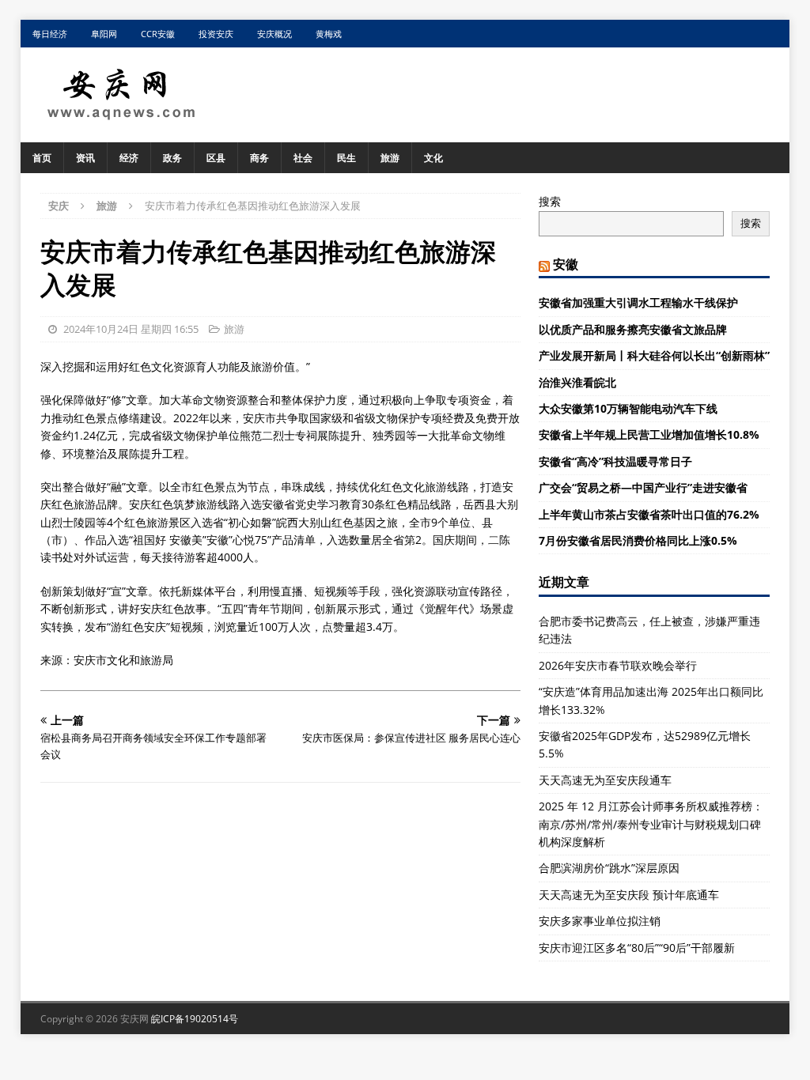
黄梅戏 (329, 34)
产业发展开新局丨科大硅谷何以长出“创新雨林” (654, 355)
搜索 (550, 201)
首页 (41, 157)
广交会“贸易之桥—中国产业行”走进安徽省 (643, 487)
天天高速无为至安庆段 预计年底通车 (629, 894)
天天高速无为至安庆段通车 (605, 779)
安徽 (565, 264)
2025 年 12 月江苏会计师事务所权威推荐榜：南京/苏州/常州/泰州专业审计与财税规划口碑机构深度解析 (651, 824)
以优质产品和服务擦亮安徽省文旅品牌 (633, 329)
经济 (128, 157)
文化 (433, 157)
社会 (302, 157)
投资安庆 (216, 34)
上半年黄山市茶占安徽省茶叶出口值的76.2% (649, 514)
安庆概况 (274, 34)
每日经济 (49, 34)
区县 (215, 157)
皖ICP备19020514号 (194, 1018)
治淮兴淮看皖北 (577, 382)
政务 (172, 157)
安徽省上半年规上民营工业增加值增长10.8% (649, 434)
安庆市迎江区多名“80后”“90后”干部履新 (637, 947)
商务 (259, 157)
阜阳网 (104, 34)
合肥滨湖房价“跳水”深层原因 (609, 867)
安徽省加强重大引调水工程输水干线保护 (638, 302)
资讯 (85, 157)
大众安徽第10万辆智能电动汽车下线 (628, 408)
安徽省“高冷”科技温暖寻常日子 (615, 461)
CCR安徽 (158, 34)
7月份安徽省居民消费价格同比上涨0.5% (638, 540)
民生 (346, 157)
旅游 (389, 157)
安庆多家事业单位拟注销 (599, 920)
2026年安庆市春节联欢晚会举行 (618, 665)
